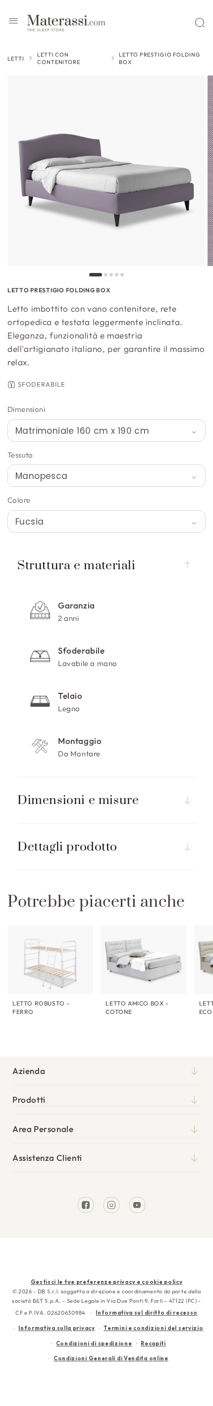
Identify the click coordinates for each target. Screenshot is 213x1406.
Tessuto (20, 455)
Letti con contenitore (58, 58)
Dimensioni (26, 409)
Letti (15, 58)
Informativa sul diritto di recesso (147, 1312)
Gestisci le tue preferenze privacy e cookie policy (107, 1281)
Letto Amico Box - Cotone (137, 1007)
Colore (18, 500)
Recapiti (153, 1343)
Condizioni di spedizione (94, 1343)
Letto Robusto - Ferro (41, 1007)
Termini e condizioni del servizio (153, 1328)
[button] (13, 22)
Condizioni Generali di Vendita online (110, 1358)
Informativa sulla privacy (56, 1328)
